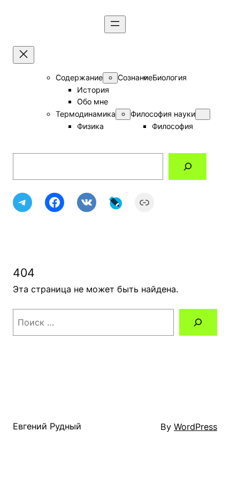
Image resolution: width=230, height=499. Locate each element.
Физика (90, 126)
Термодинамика (86, 113)
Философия (172, 126)
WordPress (195, 426)
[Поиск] (198, 322)
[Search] (187, 166)
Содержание (79, 77)
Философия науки (163, 113)
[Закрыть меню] (23, 55)
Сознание (135, 77)
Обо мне (92, 101)
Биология (169, 77)
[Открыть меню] (115, 24)
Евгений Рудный (47, 426)
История (93, 89)
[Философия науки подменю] (202, 114)
